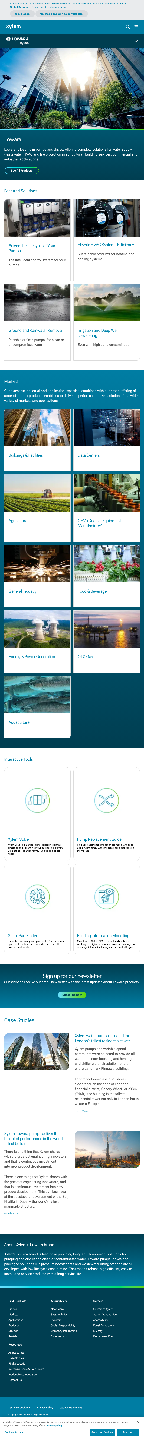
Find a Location (17, 1363)
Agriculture (18, 520)
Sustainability (59, 1314)
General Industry (23, 591)
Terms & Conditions (19, 1407)
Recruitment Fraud (104, 1336)
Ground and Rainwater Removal (36, 330)
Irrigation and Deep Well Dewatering (98, 333)
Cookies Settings (14, 1432)
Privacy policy (54, 1425)
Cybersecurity (59, 1336)
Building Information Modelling (103, 935)
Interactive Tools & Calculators (26, 1369)
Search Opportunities (105, 1314)
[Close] (138, 1422)
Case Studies (16, 1358)
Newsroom (57, 1309)
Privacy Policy (45, 1407)
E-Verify (97, 1331)
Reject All (127, 1432)
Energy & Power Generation (32, 656)
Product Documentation (22, 1374)
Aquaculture (19, 722)
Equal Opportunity (103, 1325)
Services (13, 1331)
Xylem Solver (19, 839)
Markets (13, 1314)
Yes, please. (22, 13)
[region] (72, 1428)
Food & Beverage (92, 591)
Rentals (12, 1336)
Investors (56, 1320)
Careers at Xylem (103, 1309)
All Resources (16, 1352)
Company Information (64, 1331)
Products (13, 1325)
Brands (12, 1309)
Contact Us (15, 1380)
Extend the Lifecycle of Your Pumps (32, 248)
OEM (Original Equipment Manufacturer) (99, 523)
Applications (15, 1320)
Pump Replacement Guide (99, 839)
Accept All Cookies (102, 1432)
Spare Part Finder (22, 935)
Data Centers (89, 455)
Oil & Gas (85, 656)
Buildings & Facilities (26, 455)
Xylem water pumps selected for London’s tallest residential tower (102, 1038)
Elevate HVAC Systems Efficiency (106, 244)
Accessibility (100, 1320)
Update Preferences (71, 1407)
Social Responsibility (63, 1325)
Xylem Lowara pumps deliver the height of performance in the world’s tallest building (34, 1138)
